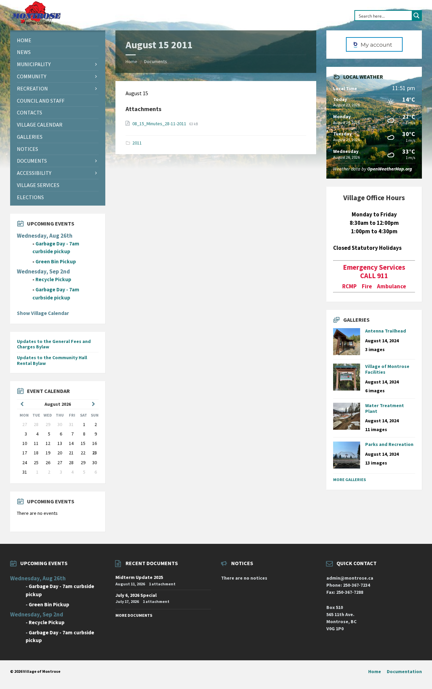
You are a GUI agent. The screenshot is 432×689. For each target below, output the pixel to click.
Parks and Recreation (389, 444)
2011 (137, 143)
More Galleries (349, 479)
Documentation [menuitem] (404, 671)
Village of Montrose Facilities (387, 369)
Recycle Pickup (53, 279)
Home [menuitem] (374, 671)
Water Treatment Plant (384, 408)
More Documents (133, 615)
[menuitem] (58, 40)
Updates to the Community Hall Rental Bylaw (52, 360)
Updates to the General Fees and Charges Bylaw (54, 344)
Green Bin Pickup (55, 261)
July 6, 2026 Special (136, 595)
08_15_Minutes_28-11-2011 (159, 124)
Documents (155, 61)
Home (131, 61)
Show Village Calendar (43, 313)
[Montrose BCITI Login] (374, 44)
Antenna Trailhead (385, 331)
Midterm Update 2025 (139, 577)
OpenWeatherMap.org (389, 169)
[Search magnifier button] (416, 15)
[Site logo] (35, 26)
